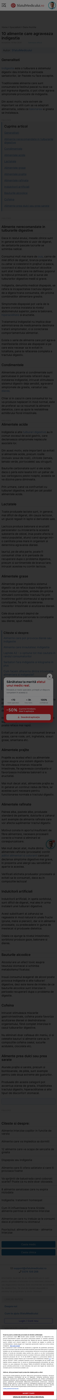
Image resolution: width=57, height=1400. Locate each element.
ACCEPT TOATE (28, 1393)
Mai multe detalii (15, 1346)
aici (50, 1358)
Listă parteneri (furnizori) (10, 1388)
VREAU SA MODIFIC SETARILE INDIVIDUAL (28, 1397)
